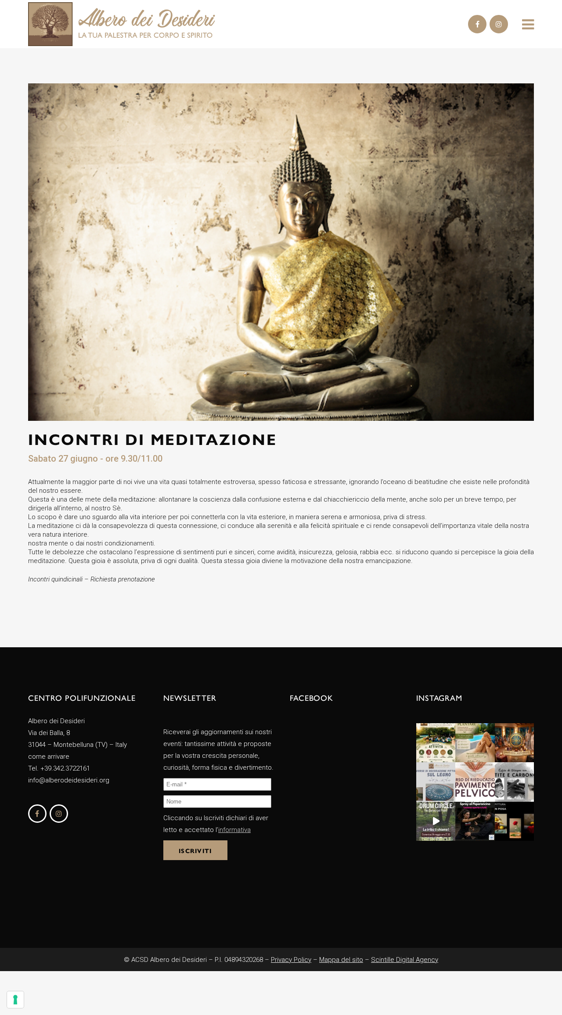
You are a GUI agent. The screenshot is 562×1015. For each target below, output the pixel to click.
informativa (234, 830)
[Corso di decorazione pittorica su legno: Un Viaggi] (435, 781)
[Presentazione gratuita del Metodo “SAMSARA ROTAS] (514, 742)
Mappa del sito (341, 960)
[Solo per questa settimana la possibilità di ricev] (474, 742)
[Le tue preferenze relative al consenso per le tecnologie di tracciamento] (15, 999)
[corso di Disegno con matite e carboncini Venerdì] (514, 781)
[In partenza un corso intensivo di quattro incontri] (474, 781)
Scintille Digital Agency (404, 960)
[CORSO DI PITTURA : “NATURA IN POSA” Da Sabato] (514, 821)
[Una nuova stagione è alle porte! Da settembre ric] (435, 742)
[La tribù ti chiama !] (435, 821)
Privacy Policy (291, 960)
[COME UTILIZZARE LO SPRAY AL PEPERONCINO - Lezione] (474, 821)
